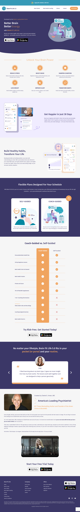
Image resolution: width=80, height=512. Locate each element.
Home (5, 484)
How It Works (6, 488)
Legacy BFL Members (47, 488)
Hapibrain (45, 490)
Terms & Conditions (8, 498)
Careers (26, 492)
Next (71, 373)
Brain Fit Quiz (6, 486)
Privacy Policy (6, 496)
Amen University (28, 488)
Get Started (74, 8)
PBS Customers (46, 486)
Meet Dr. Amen (27, 490)
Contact (5, 494)
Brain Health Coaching (8, 490)
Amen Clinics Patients (48, 484)
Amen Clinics (27, 484)
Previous (9, 373)
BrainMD (21, 290)
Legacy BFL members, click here (41, 2)
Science (5, 492)
